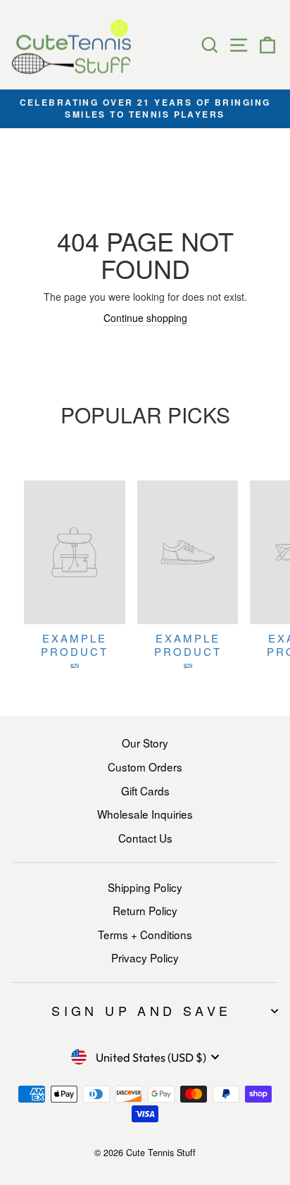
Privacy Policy (145, 957)
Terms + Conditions (145, 934)
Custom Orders (145, 766)
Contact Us (145, 837)
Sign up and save (141, 1010)
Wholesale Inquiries (145, 813)
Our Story (145, 742)
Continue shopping (145, 318)
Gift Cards (145, 790)
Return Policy (145, 910)
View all (145, 448)
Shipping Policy (145, 887)
